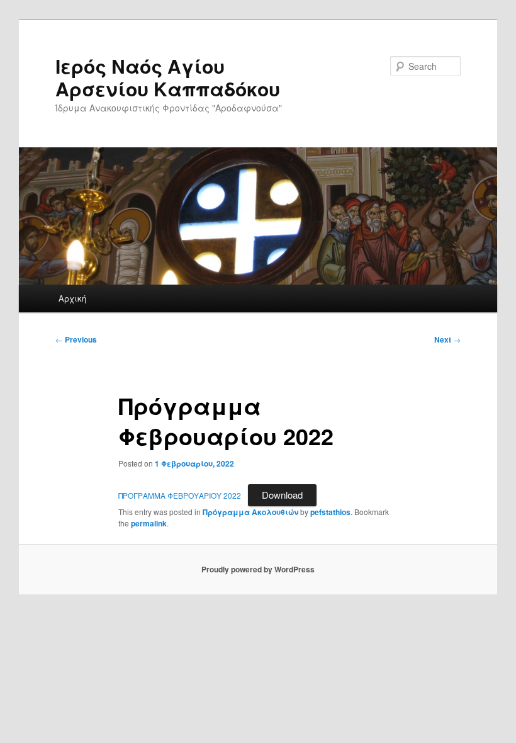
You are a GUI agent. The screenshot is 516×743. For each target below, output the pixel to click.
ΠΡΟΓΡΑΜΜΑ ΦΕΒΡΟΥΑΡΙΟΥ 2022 (179, 495)
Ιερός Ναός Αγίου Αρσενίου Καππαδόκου (167, 77)
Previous (76, 339)
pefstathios (330, 512)
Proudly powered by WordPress (258, 569)
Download (282, 494)
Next (447, 339)
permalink (149, 523)
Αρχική (72, 298)
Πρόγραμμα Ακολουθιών (250, 512)
